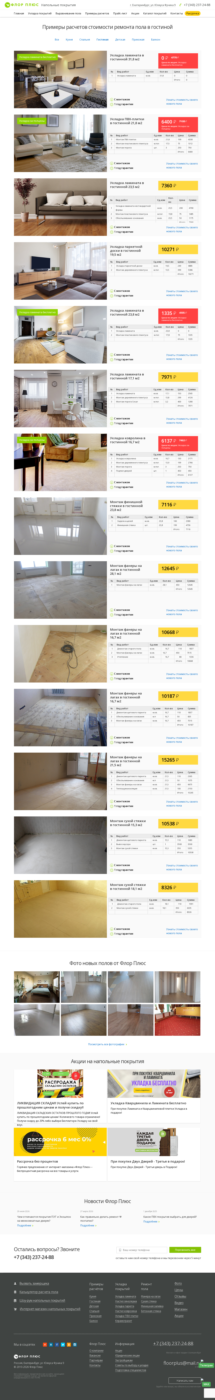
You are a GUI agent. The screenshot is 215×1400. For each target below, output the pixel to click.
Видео (179, 1303)
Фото (178, 1283)
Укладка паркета (124, 1306)
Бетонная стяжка (151, 1311)
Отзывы (180, 1296)
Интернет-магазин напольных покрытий (50, 1309)
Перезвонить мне (185, 1250)
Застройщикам (124, 1360)
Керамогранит (123, 1320)
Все (57, 39)
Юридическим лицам (127, 1355)
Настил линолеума (126, 1301)
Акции (135, 13)
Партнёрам (96, 1360)
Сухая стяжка (148, 1301)
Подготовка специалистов (130, 1370)
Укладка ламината (125, 1296)
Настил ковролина (126, 1311)
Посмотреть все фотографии (106, 1044)
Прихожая (138, 39)
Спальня (84, 39)
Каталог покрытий (154, 13)
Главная (19, 13)
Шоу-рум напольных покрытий (42, 1300)
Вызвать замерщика (34, 1283)
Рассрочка (192, 13)
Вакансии (95, 1355)
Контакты (176, 13)
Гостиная (102, 39)
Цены (179, 1290)
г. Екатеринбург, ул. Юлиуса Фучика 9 (153, 5)
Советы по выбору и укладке (131, 1365)
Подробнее (24, 1225)
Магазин (181, 1309)
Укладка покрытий (39, 13)
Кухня (69, 39)
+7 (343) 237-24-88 (197, 5)
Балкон (155, 39)
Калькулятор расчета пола (39, 1292)
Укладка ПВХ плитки (126, 1316)
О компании (96, 1350)
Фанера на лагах (151, 1296)
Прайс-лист (120, 13)
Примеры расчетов (97, 13)
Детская (120, 39)
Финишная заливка (152, 1306)
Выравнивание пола (68, 13)
